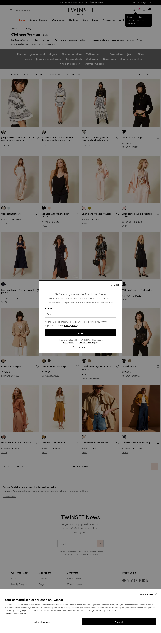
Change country (80, 347)
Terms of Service (86, 342)
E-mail (48, 308)
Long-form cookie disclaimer (17, 613)
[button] (42, 621)
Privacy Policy (71, 325)
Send (80, 332)
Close (116, 284)
